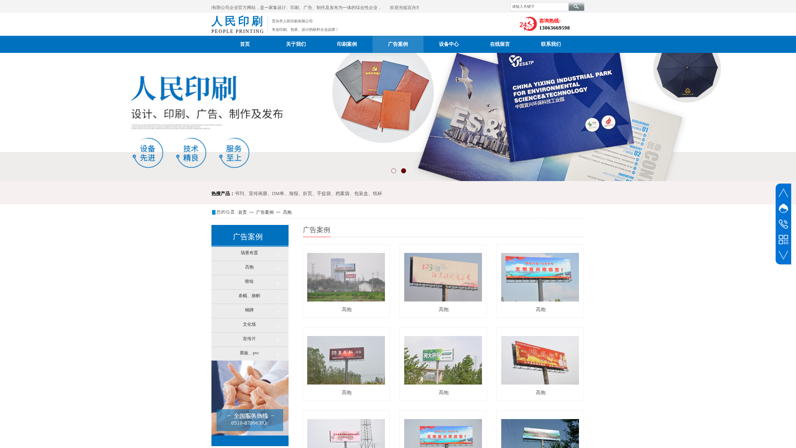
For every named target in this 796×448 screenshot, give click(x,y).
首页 (245, 44)
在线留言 (500, 44)
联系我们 (551, 44)
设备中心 (449, 44)
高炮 (287, 212)
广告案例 (398, 44)
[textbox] (539, 6)
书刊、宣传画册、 (253, 193)
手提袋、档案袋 (333, 193)
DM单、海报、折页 (292, 193)
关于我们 (296, 44)
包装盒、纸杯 (368, 193)
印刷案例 (347, 44)
